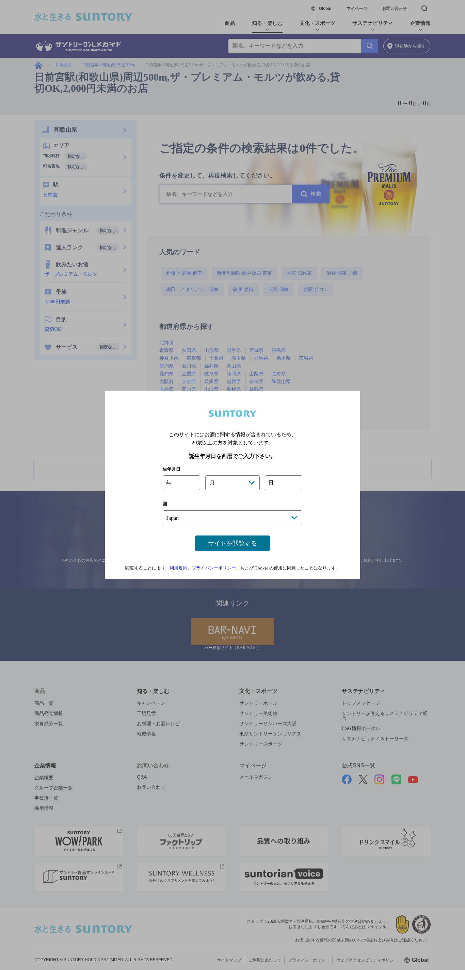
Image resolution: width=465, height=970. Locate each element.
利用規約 (178, 568)
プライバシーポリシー (214, 568)
